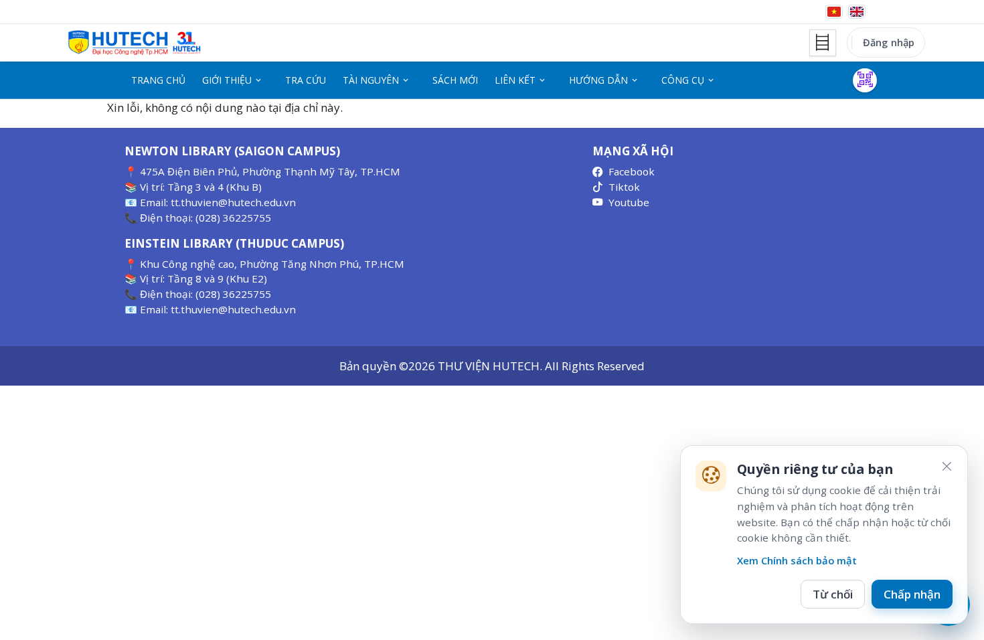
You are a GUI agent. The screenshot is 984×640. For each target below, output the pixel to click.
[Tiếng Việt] (834, 12)
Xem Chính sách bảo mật (797, 560)
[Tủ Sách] (822, 42)
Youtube (628, 202)
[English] (857, 12)
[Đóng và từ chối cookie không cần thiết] (946, 466)
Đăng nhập (888, 42)
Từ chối (833, 594)
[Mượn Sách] (865, 80)
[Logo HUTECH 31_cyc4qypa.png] (134, 43)
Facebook (631, 171)
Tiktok (624, 186)
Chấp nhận (912, 594)
